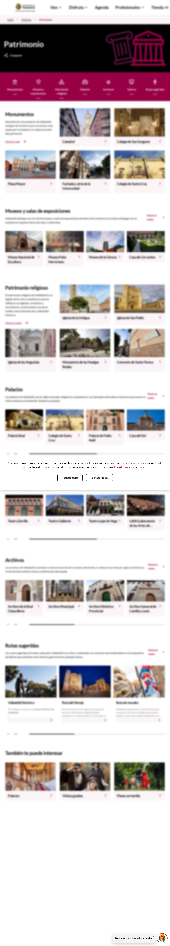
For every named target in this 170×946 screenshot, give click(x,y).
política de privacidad (123, 466)
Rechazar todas (99, 477)
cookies (142, 466)
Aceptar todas (70, 477)
